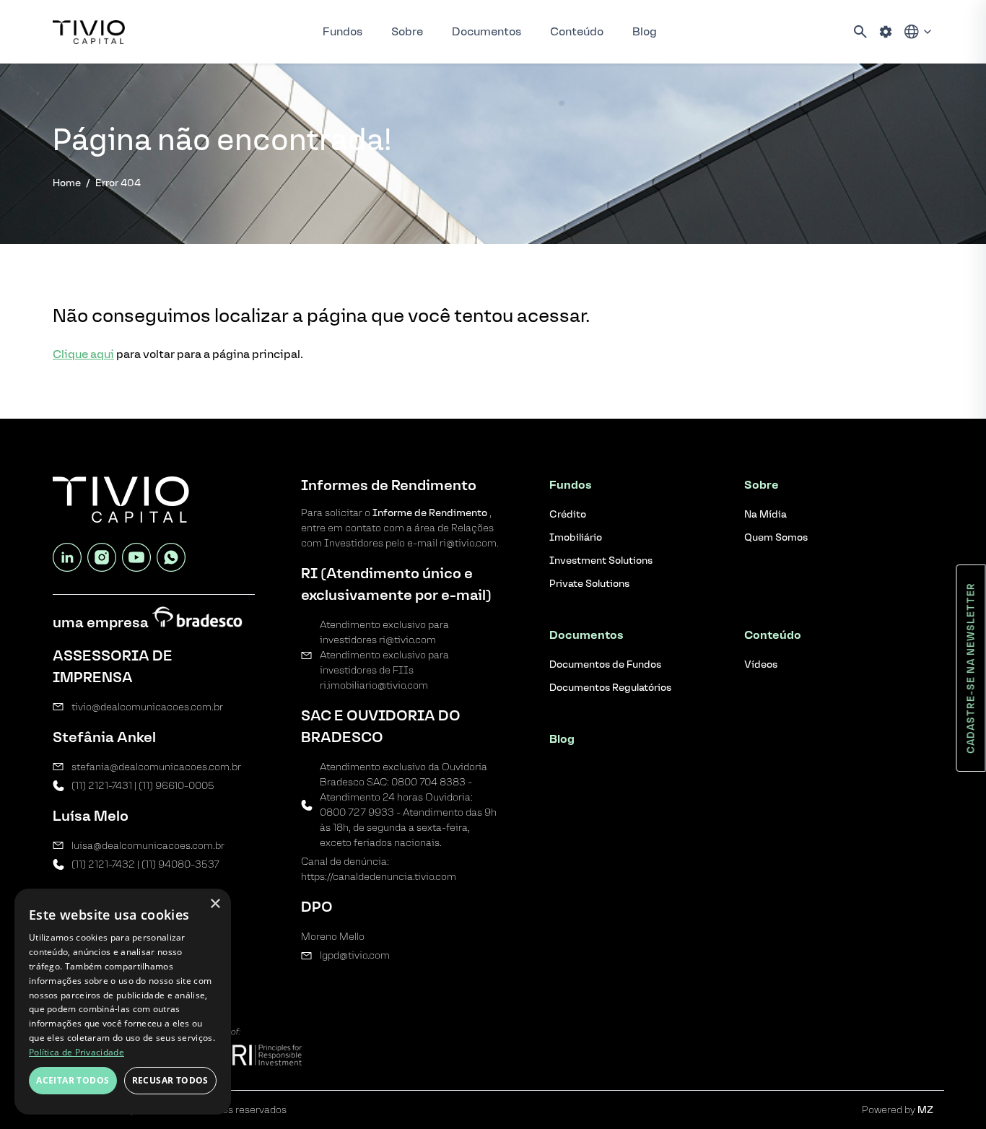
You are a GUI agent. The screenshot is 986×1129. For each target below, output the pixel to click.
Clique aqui (83, 354)
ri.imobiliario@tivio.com (374, 685)
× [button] (214, 904)
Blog (644, 31)
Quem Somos (776, 537)
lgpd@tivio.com (355, 955)
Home (67, 183)
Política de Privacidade (76, 1052)
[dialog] (122, 1002)
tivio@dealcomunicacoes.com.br (147, 707)
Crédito (567, 514)
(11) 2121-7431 (101, 786)
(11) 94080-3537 (180, 864)
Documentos (486, 31)
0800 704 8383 (428, 782)
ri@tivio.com (407, 640)
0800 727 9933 (357, 812)
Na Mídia (765, 514)
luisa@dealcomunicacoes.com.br (147, 846)
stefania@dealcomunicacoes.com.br (156, 767)
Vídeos (760, 664)
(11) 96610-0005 (176, 786)
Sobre (407, 31)
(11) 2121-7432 (103, 864)
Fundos (342, 31)
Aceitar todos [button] (72, 1080)
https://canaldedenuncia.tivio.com (378, 877)
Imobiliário (575, 537)
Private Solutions (589, 583)
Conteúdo (576, 31)
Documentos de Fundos (605, 664)
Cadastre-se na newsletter (971, 668)
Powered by (897, 1110)
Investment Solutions (601, 560)
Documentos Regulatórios (610, 687)
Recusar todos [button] (170, 1080)
